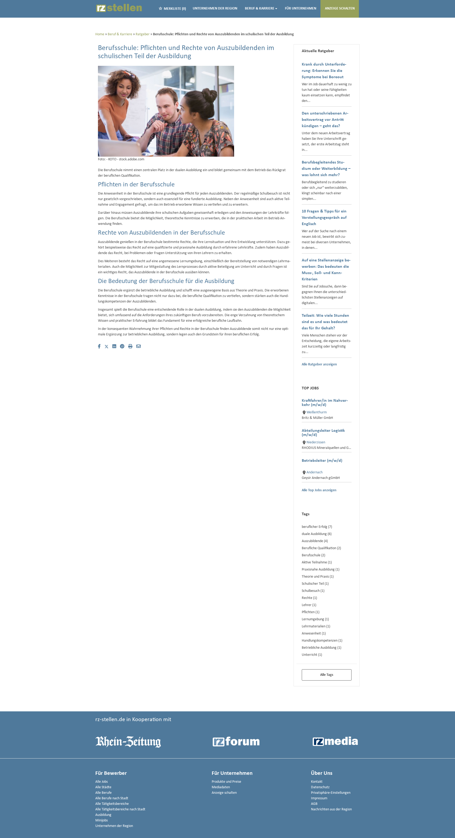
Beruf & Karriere (259, 9)
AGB (314, 804)
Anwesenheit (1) (314, 634)
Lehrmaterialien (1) (316, 626)
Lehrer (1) (309, 605)
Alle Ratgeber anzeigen (319, 364)
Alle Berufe (103, 793)
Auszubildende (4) (315, 541)
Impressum (319, 798)
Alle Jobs (101, 782)
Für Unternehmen (300, 9)
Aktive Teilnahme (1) (317, 562)
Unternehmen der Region (215, 9)
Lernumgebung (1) (315, 619)
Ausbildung (103, 815)
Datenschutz (320, 787)
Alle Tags (326, 675)
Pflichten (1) (310, 612)
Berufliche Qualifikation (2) (321, 548)
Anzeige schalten (340, 9)
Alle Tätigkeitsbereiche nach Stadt (120, 809)
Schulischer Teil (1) (315, 584)
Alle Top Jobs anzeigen (319, 490)
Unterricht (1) (312, 655)
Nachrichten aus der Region (331, 809)
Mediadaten (221, 787)
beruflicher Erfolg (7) (317, 527)
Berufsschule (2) (313, 555)
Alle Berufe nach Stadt (111, 798)
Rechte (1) (309, 598)
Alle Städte (103, 787)
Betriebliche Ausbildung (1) (321, 648)
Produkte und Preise (226, 782)
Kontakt (317, 782)
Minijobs (101, 820)
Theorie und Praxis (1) (318, 577)
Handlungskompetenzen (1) (322, 641)
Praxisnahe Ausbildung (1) (320, 570)
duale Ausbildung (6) (317, 534)
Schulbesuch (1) (313, 591)
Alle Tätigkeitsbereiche (112, 804)
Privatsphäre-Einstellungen (330, 793)
